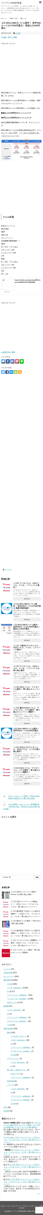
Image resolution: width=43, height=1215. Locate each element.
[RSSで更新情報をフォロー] (20, 372)
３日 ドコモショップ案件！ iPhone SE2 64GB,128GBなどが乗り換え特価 (24, 797)
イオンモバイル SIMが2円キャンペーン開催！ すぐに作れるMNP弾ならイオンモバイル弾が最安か (22, 1125)
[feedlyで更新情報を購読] (15, 372)
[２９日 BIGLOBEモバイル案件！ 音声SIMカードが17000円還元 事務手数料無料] (6, 608)
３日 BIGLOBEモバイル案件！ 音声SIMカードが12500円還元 (26, 730)
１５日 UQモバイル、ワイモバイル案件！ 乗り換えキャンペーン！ (26, 689)
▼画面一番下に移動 (9, 37)
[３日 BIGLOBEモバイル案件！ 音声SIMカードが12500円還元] (6, 733)
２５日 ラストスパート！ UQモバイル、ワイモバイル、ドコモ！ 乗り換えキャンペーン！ (22, 1140)
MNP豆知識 (8, 1028)
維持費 (6, 1006)
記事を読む (27, 598)
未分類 (6, 1111)
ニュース (7, 969)
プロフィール (5, 1206)
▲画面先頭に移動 (8, 352)
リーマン (8, 569)
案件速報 (7, 980)
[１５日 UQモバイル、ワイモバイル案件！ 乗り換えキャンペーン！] (6, 691)
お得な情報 (8, 973)
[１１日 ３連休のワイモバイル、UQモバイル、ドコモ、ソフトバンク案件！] (6, 650)
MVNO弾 (10, 1081)
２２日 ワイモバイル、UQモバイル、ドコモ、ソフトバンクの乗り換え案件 (26, 668)
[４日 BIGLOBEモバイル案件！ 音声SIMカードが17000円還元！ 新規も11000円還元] (12, 361)
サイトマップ (16, 1206)
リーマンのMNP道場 (11, 3)
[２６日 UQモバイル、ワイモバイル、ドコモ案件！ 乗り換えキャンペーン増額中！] (6, 772)
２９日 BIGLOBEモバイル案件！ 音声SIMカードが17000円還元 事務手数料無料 (27, 606)
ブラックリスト (13, 1059)
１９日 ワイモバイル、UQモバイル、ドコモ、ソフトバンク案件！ (26, 585)
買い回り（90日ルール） (17, 1070)
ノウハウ (10, 1085)
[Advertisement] (21, 66)
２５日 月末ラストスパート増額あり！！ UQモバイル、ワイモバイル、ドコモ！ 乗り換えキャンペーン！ (25, 904)
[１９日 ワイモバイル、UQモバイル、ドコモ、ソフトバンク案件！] (6, 587)
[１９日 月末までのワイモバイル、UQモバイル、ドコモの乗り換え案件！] (6, 751)
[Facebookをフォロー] (7, 372)
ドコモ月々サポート (18, 1036)
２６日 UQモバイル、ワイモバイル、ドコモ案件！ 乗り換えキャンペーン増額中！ (26, 770)
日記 (5, 1107)
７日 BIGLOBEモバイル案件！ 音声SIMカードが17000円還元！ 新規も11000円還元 (26, 627)
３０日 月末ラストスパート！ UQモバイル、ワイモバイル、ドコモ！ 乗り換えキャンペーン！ (22, 1167)
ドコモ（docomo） (14, 988)
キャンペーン (9, 976)
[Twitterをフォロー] (3, 372)
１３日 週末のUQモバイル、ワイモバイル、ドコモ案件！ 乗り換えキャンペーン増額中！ (26, 710)
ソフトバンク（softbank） (17, 995)
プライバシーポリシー (30, 1206)
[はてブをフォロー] (11, 372)
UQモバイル (12, 1002)
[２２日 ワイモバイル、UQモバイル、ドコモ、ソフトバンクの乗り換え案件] (6, 670)
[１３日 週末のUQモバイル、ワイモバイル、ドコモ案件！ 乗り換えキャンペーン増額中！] (6, 712)
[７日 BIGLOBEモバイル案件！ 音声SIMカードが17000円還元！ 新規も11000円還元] (6, 629)
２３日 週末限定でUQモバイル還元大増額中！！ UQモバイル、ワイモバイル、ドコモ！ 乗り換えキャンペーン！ (26, 913)
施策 (9, 1032)
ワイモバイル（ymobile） (17, 999)
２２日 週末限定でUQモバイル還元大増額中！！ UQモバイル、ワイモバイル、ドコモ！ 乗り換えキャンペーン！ (26, 933)
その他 (17, 33)
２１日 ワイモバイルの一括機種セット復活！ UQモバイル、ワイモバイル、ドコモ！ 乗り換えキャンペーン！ (26, 942)
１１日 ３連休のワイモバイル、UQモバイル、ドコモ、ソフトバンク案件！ (26, 648)
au (8, 991)
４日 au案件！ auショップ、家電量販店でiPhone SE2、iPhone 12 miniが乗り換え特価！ (21, 806)
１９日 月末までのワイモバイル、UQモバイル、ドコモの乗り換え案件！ (26, 749)
